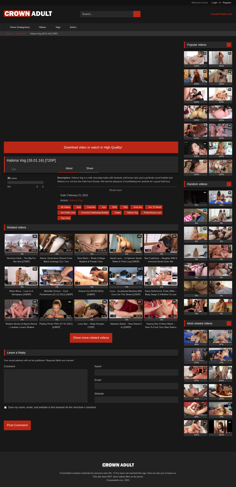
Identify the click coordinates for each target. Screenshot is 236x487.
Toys (104, 207)
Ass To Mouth (155, 207)
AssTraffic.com (68, 212)
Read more (115, 190)
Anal (79, 207)
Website (99, 393)
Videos (42, 27)
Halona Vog (75, 200)
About (68, 168)
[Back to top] (226, 477)
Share (89, 168)
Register (227, 2)
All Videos (21, 33)
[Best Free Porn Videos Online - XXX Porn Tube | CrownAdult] (28, 14)
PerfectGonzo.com (152, 212)
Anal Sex (138, 207)
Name (99, 366)
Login (214, 2)
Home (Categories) (20, 27)
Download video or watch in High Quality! (92, 147)
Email (99, 380)
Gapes (118, 212)
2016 (114, 207)
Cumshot (91, 207)
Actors (73, 27)
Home (8, 33)
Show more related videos (91, 337)
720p (125, 207)
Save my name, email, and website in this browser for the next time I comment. (52, 407)
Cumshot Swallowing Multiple (95, 212)
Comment (9, 366)
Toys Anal (65, 218)
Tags (58, 27)
